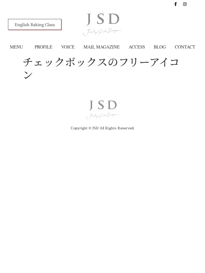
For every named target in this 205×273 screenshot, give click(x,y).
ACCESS (137, 47)
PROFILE (43, 47)
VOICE (67, 47)
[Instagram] (185, 4)
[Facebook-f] (176, 4)
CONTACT (185, 47)
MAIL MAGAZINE (102, 47)
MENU (16, 47)
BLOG (160, 47)
